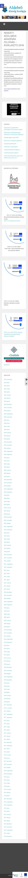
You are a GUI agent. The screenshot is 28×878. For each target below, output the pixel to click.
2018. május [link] (7, 689)
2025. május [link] (7, 426)
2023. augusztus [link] (8, 492)
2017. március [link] (7, 733)
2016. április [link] (7, 752)
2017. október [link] (7, 711)
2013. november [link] (8, 827)
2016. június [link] (7, 748)
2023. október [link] (7, 485)
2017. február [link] (7, 736)
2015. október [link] (7, 767)
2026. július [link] (6, 382)
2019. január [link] (7, 664)
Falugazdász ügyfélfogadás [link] (11, 146)
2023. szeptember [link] (8, 489)
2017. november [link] (8, 708)
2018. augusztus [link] (8, 679)
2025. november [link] (8, 407)
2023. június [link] (7, 498)
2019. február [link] (7, 661)
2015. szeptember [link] (8, 770)
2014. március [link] (7, 814)
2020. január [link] (7, 626)
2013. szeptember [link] (8, 830)
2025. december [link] (8, 404)
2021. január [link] (7, 589)
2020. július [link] (6, 608)
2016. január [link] (7, 758)
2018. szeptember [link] (8, 676)
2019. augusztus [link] (8, 642)
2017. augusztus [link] (8, 717)
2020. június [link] (7, 611)
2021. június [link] (7, 573)
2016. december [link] (8, 742)
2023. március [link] (7, 507)
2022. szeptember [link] (8, 526)
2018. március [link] (7, 695)
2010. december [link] (8, 836)
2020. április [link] (7, 617)
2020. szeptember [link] (8, 601)
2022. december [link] (8, 517)
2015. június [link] (7, 780)
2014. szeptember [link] (8, 802)
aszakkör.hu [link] (7, 364)
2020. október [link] (7, 598)
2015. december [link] (8, 761)
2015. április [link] (7, 786)
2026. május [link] (7, 388)
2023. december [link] (8, 479)
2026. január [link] (7, 401)
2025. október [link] (7, 410)
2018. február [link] (7, 698)
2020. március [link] (7, 620)
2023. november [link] (8, 482)
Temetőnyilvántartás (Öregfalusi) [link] (12, 149)
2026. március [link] (7, 395)
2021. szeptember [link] (8, 564)
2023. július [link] (6, 495)
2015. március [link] (7, 789)
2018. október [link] (7, 673)
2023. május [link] (7, 501)
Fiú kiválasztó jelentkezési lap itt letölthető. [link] (14, 67)
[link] (2, 6)
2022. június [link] (7, 536)
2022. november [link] (8, 520)
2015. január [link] (7, 795)
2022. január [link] (7, 551)
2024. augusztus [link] (8, 454)
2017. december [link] (8, 705)
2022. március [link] (7, 545)
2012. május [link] (7, 833)
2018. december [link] (8, 667)
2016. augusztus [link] (8, 745)
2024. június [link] (7, 460)
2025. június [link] (7, 423)
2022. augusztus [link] (8, 529)
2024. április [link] (7, 467)
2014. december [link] (8, 798)
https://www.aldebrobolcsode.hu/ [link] (12, 220)
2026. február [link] (7, 398)
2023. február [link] (7, 510)
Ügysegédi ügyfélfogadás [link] (10, 143)
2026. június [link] (7, 385)
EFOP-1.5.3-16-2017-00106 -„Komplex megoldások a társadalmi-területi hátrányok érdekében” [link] (13, 334)
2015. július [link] (6, 777)
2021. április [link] (7, 579)
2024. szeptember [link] (8, 451)
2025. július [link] (6, 420)
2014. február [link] (7, 817)
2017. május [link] (7, 726)
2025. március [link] (7, 432)
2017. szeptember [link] (8, 714)
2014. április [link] (7, 811)
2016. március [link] (7, 755)
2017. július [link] (6, 720)
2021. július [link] (6, 570)
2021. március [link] (7, 583)
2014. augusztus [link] (8, 805)
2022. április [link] (7, 542)
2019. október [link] (7, 636)
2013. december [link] (8, 823)
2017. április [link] (7, 730)
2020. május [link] (7, 614)
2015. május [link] (7, 783)
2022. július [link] (6, 532)
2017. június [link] (7, 723)
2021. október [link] (7, 561)
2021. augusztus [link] (8, 567)
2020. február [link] (7, 623)
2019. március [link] (7, 658)
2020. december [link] (8, 592)
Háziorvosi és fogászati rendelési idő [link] (13, 140)
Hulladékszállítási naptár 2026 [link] (11, 137)
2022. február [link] (7, 548)
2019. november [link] (8, 633)
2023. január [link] (7, 514)
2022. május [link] (7, 539)
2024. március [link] (7, 470)
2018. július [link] (6, 683)
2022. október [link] (7, 523)
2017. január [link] (7, 739)
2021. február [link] (7, 586)
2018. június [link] (7, 686)
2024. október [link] (7, 448)
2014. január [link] (7, 820)
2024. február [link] (7, 473)
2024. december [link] (8, 442)
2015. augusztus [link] (8, 773)
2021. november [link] (8, 557)
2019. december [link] (8, 629)
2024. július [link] (6, 457)
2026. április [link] (7, 392)
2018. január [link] (7, 701)
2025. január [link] (7, 439)
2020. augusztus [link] (8, 604)
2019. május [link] (7, 651)
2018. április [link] (7, 692)
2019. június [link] (7, 648)
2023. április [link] (7, 504)
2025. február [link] (7, 435)
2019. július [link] (6, 645)
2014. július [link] (6, 808)
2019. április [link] (7, 654)
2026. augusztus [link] (8, 379)
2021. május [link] (7, 576)
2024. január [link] (7, 476)
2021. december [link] (8, 554)
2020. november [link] (8, 595)
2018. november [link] (8, 670)
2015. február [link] (7, 792)
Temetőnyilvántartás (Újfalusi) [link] (11, 152)
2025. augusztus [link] (8, 417)
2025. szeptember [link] (8, 414)
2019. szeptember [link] (8, 639)
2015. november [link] (8, 764)
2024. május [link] (7, 464)
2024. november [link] (8, 445)
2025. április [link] (7, 429)
